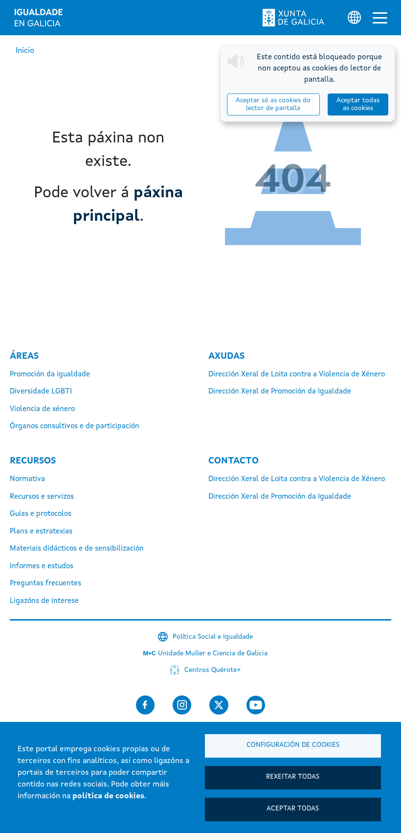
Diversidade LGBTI (41, 391)
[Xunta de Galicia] (293, 17)
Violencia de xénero (42, 409)
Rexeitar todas (292, 777)
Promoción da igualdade (50, 374)
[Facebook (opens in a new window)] (145, 705)
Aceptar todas (293, 809)
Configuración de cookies (292, 745)
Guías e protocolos (40, 514)
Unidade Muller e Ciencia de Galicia (212, 653)
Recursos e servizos (42, 497)
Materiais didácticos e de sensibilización (77, 549)
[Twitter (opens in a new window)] (218, 705)
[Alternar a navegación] (380, 17)
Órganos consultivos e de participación (74, 426)
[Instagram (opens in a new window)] (182, 705)
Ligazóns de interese (44, 601)
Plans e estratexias (41, 531)
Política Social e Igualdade (213, 636)
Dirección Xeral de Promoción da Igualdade (279, 391)
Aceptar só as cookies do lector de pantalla (273, 104)
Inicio (25, 51)
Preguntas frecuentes (45, 583)
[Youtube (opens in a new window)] (255, 705)
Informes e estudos (41, 566)
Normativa (27, 479)
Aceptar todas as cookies (357, 104)
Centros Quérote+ (212, 670)
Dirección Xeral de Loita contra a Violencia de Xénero (296, 374)
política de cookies (108, 796)
